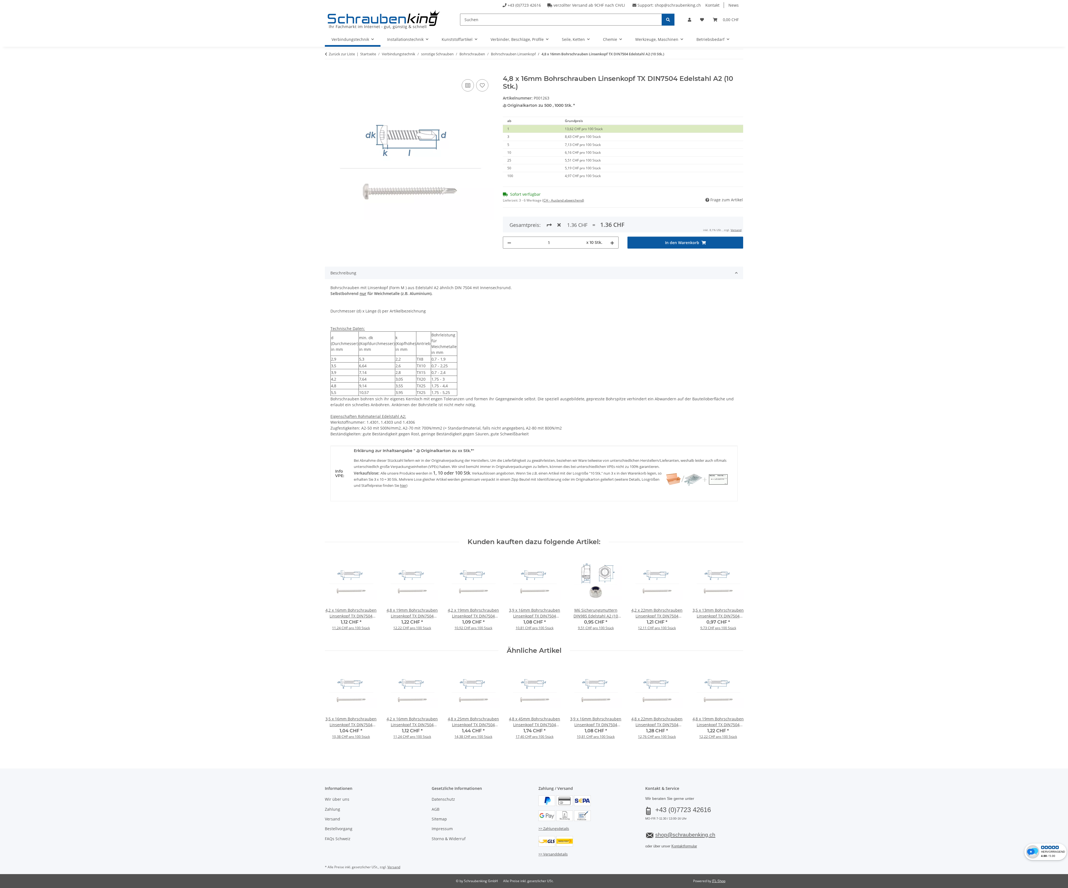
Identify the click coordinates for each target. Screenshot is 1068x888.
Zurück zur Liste (342, 53)
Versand (736, 230)
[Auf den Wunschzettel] (482, 85)
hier (403, 485)
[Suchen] (668, 20)
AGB (435, 809)
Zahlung (332, 809)
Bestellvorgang (338, 828)
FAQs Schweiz (337, 838)
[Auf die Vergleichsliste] (468, 85)
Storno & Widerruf (449, 838)
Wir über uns (337, 799)
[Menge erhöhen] (612, 242)
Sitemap (439, 819)
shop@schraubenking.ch (678, 5)
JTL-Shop (718, 881)
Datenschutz (443, 799)
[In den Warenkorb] (329, 72)
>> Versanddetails (553, 854)
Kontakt (712, 5)
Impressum (442, 828)
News (733, 5)
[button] (689, 19)
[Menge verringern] (509, 242)
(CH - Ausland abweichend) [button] (563, 200)
